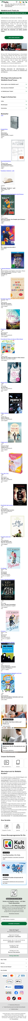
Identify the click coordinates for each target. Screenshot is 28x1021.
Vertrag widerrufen (14, 955)
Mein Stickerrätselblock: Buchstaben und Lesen (11, 673)
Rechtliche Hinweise (14, 913)
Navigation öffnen (2, 5)
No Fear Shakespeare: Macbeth (7, 642)
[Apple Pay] (18, 981)
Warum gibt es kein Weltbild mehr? (10, 84)
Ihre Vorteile (4, 970)
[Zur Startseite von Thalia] (8, 2)
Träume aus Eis (4, 442)
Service (2, 963)
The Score (3, 631)
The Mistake (4, 568)
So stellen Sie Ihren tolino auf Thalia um (14, 716)
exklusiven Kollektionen (10, 795)
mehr (2, 115)
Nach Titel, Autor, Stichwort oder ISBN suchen (15, 4)
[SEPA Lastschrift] (21, 976)
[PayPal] (8, 987)
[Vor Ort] (16, 2)
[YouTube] (19, 998)
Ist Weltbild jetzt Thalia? (7, 91)
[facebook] (16, 993)
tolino (2, 101)
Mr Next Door (4, 382)
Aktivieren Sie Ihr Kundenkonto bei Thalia (14, 740)
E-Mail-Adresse (5, 916)
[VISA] (4, 976)
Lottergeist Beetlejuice (6, 268)
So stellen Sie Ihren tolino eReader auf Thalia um (14, 13)
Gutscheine (4, 108)
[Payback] (18, 987)
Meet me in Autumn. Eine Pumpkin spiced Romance (12, 194)
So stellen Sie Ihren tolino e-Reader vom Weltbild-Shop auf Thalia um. (14, 70)
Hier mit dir (3, 329)
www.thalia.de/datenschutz (19, 815)
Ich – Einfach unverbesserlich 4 (8, 225)
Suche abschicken (8, 6)
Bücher (18, 763)
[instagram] (21, 993)
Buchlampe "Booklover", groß (7, 170)
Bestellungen (4, 104)
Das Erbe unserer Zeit (6, 536)
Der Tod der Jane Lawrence (7, 505)
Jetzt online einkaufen (14, 37)
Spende (18, 826)
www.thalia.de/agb (5, 815)
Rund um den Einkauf (6, 966)
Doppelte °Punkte (6, 826)
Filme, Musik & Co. (6, 763)
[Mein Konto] (19, 2)
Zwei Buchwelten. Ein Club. (14, 849)
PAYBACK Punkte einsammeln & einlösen (14, 873)
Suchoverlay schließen (9, 5)
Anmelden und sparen (14, 923)
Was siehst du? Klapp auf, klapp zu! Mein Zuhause (12, 339)
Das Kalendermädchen (6, 161)
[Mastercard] (11, 976)
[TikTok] (14, 998)
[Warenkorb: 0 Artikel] (25, 2)
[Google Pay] (9, 981)
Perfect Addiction (5, 413)
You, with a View (5, 473)
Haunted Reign (4, 129)
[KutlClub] (8, 993)
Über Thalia (3, 959)
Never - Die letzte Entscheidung (8, 579)
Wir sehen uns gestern (6, 298)
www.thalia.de (4, 780)
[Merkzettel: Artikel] (22, 2)
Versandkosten (15, 1019)
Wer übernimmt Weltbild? (7, 88)
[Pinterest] (8, 998)
